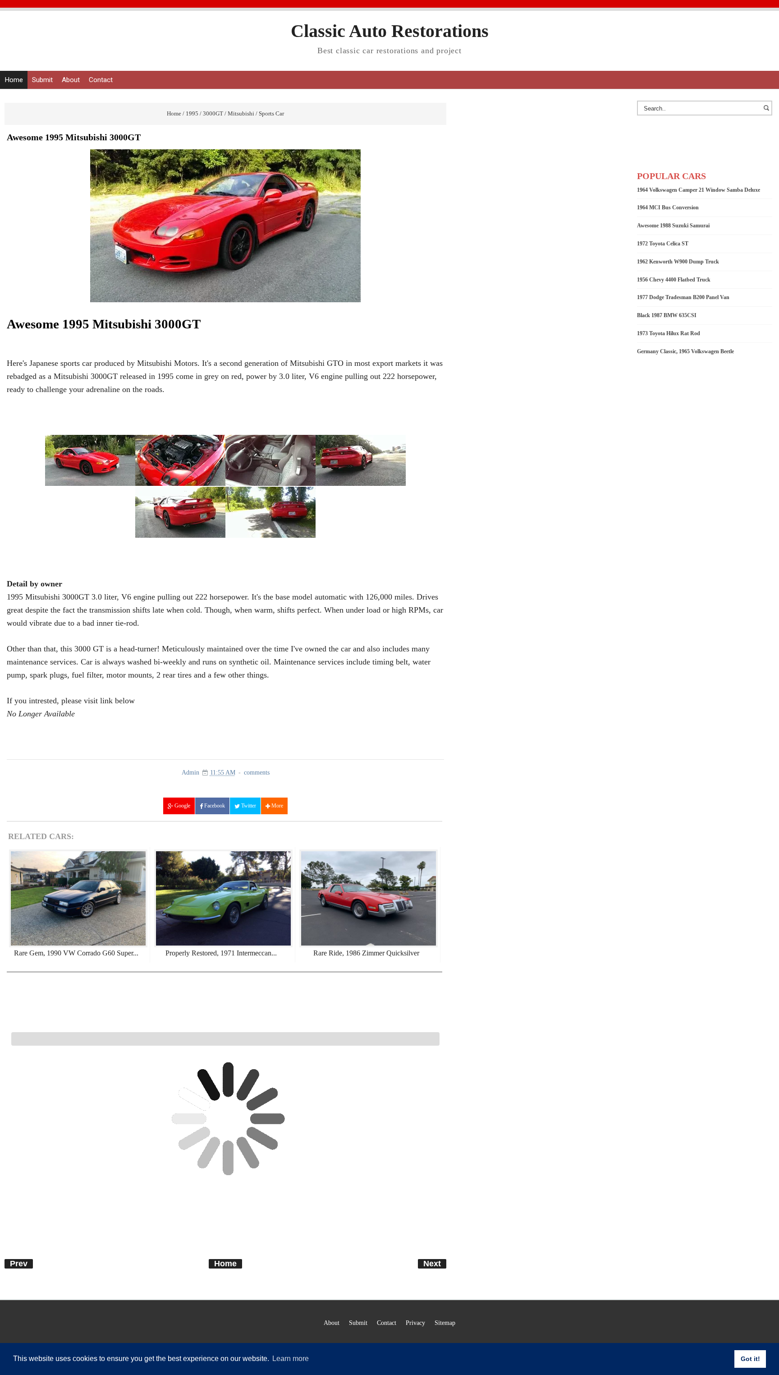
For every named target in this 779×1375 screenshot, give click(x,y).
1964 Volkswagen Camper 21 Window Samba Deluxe (698, 190)
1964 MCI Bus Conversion (668, 207)
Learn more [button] (290, 1358)
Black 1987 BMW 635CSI (667, 315)
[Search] (767, 112)
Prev (18, 1263)
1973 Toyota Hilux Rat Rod (668, 333)
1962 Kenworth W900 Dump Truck (678, 261)
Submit (42, 80)
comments (257, 772)
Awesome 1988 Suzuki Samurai (673, 225)
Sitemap (445, 1322)
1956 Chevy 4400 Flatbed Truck (673, 280)
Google (181, 806)
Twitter (248, 806)
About (71, 80)
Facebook (214, 806)
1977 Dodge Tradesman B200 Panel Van (683, 297)
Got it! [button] (750, 1358)
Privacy (415, 1322)
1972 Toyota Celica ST (662, 243)
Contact (101, 80)
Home (14, 80)
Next (432, 1263)
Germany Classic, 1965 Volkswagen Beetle (685, 351)
